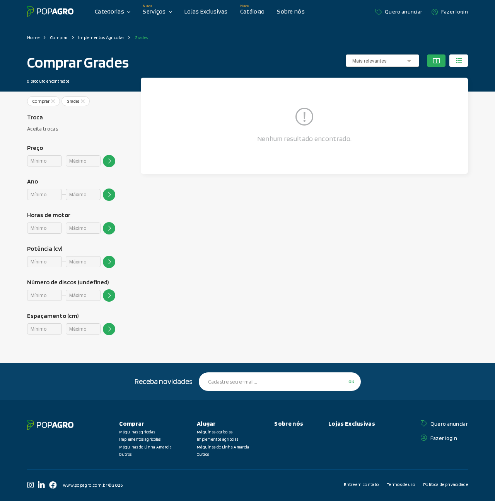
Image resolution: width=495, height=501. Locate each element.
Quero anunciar (403, 11)
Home (33, 37)
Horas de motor (48, 215)
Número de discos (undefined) (68, 282)
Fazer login (454, 11)
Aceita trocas (42, 129)
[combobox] (382, 61)
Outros (125, 454)
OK (351, 381)
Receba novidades (164, 381)
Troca (35, 117)
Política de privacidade (445, 484)
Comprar (59, 37)
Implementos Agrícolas (101, 37)
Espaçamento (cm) (53, 315)
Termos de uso (401, 484)
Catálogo (252, 11)
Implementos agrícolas (139, 439)
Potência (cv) (44, 248)
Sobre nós (291, 11)
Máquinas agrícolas (137, 432)
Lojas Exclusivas (206, 11)
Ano (32, 181)
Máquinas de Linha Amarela (145, 447)
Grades (141, 37)
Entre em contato (361, 484)
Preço (35, 147)
